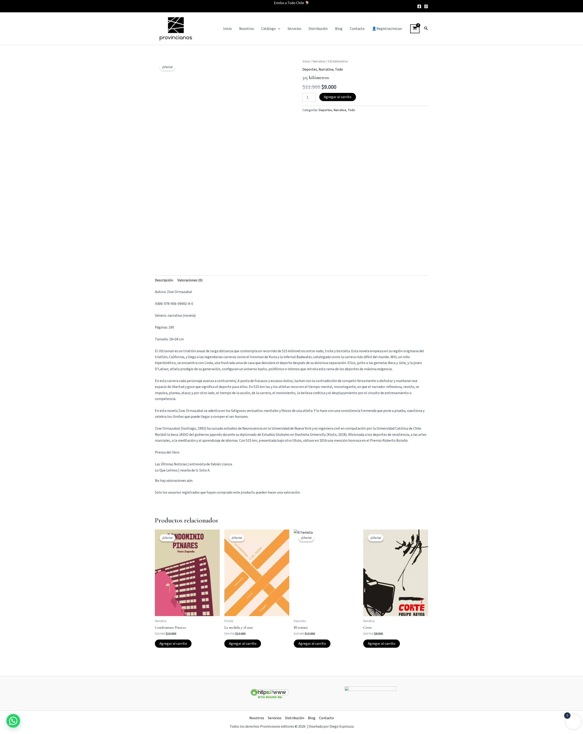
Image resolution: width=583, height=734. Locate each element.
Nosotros (246, 28)
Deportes (309, 69)
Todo (339, 69)
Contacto (357, 28)
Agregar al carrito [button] (173, 643)
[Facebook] (419, 6)
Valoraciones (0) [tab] (189, 280)
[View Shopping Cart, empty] (414, 28)
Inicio (227, 28)
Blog (339, 28)
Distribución (318, 28)
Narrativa (318, 61)
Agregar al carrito (337, 96)
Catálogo (268, 28)
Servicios (294, 28)
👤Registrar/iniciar (387, 28)
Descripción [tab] (164, 280)
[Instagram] (426, 6)
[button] (278, 29)
